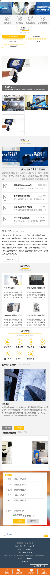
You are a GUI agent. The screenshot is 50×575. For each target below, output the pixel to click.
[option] (25, 8)
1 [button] (22, 12)
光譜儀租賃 (13, 46)
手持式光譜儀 (13, 37)
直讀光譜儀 (36, 37)
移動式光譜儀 (13, 41)
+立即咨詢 (18, 428)
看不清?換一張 (29, 516)
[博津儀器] (25, 8)
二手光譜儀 (36, 41)
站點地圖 (25, 562)
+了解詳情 (7, 428)
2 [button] (25, 12)
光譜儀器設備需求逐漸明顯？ (15, 169)
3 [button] (28, 12)
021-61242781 (27, 552)
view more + (10, 259)
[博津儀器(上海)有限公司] (8, 535)
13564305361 (27, 549)
